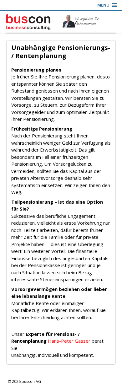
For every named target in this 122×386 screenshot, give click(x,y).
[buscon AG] (30, 22)
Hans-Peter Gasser (69, 341)
